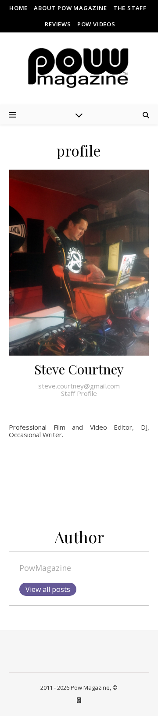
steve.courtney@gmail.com (79, 385)
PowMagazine (45, 568)
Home (18, 8)
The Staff (130, 8)
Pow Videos (96, 24)
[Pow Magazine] (79, 68)
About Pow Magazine (70, 8)
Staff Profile (79, 393)
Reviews (58, 24)
